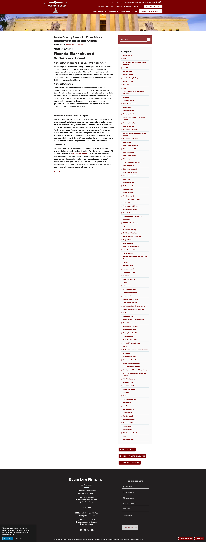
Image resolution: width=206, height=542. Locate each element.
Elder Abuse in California (131, 149)
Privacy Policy (97, 539)
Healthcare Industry (129, 230)
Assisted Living (128, 74)
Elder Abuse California (130, 145)
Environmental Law (129, 186)
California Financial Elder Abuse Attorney (133, 92)
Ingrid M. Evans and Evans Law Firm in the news (135, 258)
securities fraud (128, 382)
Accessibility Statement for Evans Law (110, 539)
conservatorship (128, 110)
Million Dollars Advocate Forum (133, 319)
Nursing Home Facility (130, 333)
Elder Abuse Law (128, 152)
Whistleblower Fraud (130, 433)
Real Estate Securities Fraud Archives (135, 350)
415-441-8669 (155, 2)
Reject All (19, 538)
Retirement (126, 353)
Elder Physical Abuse (130, 176)
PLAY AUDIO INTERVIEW (130, 462)
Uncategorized (128, 416)
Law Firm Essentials (124, 539)
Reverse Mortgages (129, 356)
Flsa (124, 226)
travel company (128, 406)
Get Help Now (130, 527)
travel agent (127, 402)
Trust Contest (127, 413)
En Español (127, 6)
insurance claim (128, 265)
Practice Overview (129, 11)
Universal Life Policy (129, 419)
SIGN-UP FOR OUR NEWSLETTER (133, 456)
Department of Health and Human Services (134, 134)
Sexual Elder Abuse (129, 389)
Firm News (126, 219)
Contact (135, 6)
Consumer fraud (128, 114)
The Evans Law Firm (129, 399)
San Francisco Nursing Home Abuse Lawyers (134, 374)
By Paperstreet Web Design (136, 539)
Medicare (126, 313)
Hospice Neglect (128, 243)
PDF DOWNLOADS (128, 449)
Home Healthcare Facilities (132, 236)
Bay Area (80, 44)
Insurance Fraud (128, 269)
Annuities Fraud (128, 71)
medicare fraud (128, 316)
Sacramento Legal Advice (131, 363)
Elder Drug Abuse (128, 166)
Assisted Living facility (130, 78)
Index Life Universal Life (131, 246)
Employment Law (128, 182)
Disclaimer (90, 539)
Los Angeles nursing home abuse (133, 309)
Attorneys (113, 11)
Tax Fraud (126, 392)
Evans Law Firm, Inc (68, 539)
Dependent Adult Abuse (131, 139)
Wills (124, 436)
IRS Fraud (126, 276)
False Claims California (130, 206)
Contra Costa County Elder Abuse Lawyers (134, 118)
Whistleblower (128, 429)
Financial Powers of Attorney (132, 216)
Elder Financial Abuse (130, 172)
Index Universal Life (129, 250)
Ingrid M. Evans (128, 253)
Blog (124, 88)
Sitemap (85, 539)
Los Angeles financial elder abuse (134, 306)
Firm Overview (99, 11)
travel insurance (128, 409)
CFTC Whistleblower (129, 104)
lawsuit (125, 282)
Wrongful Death (128, 440)
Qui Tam (125, 346)
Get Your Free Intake (153, 6)
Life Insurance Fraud (129, 289)
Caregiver (126, 97)
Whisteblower (127, 426)
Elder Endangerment (130, 169)
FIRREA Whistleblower (130, 223)
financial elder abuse (130, 209)
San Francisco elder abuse (131, 366)
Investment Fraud (129, 272)
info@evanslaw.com (79, 154)
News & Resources (116, 6)
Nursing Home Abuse (129, 330)
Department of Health (130, 130)
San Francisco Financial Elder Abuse (135, 370)
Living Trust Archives (130, 292)
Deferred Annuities (129, 123)
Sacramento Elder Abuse (131, 360)
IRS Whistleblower (129, 279)
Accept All (7, 538)
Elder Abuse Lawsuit (129, 155)
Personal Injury (128, 336)
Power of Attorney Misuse (131, 343)
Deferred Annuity (129, 126)
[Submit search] (148, 39)
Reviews (144, 11)
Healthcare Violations (130, 233)
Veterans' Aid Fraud (129, 423)
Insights (125, 262)
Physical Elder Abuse (130, 340)
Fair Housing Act (128, 196)
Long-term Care (128, 296)
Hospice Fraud (127, 240)
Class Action (127, 107)
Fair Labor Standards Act (131, 199)
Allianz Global (127, 55)
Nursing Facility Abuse (130, 326)
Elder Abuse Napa (129, 159)
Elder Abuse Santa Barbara (132, 162)
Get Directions (87, 502)
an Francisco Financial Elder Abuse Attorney (134, 63)
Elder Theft (126, 179)
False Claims (127, 203)
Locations (101, 6)
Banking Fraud (128, 81)
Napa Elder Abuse (129, 323)
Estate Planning (128, 189)
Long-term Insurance (130, 303)
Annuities (126, 68)
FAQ (107, 6)
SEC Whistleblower (129, 379)
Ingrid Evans (70, 44)
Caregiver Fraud (128, 100)
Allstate (125, 59)
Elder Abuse (127, 142)
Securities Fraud (128, 386)
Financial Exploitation (130, 213)
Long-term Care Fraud (130, 299)
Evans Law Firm (128, 193)
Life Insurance (127, 286)
